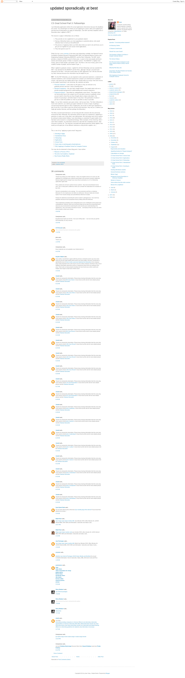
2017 (111, 115)
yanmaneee (59, 565)
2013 (111, 124)
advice (111, 104)
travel (110, 102)
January (113, 192)
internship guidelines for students (70, 627)
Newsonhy (58, 611)
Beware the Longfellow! (117, 184)
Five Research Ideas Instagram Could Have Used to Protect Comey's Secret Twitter (119, 63)
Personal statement (59, 84)
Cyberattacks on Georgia (117, 153)
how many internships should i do (74, 625)
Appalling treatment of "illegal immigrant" (121, 151)
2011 (111, 129)
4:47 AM (58, 629)
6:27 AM (58, 386)
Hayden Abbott (60, 256)
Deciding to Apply (60, 133)
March (113, 190)
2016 (111, 118)
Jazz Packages (60, 541)
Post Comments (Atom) (64, 659)
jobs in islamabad (70, 472)
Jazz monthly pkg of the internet (83, 509)
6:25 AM (58, 348)
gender (111, 84)
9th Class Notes (70, 280)
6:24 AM (58, 322)
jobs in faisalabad (70, 498)
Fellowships (58, 138)
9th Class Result (70, 331)
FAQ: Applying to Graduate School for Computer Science (71, 146)
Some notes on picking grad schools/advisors (68, 144)
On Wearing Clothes (114, 45)
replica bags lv (72, 636)
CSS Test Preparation (71, 382)
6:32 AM (58, 476)
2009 (111, 133)
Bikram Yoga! (114, 174)
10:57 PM (58, 524)
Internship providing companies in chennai (67, 622)
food (110, 96)
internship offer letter (74, 623)
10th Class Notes (70, 292)
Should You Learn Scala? (116, 51)
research (111, 98)
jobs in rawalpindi (70, 485)
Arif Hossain (59, 228)
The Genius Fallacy (114, 59)
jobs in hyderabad (71, 434)
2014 (111, 122)
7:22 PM (58, 232)
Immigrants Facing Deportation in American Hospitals (119, 177)
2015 (111, 120)
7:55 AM (58, 603)
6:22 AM (58, 283)
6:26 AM (58, 360)
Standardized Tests (60, 136)
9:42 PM (58, 251)
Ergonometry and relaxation (118, 149)
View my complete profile (114, 35)
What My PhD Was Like (115, 67)
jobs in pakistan (70, 408)
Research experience (60, 88)
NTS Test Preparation (71, 395)
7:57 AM (58, 613)
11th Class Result (70, 357)
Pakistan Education (65, 281)
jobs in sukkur (69, 447)
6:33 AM (58, 502)
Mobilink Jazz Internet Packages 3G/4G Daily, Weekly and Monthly (73, 556)
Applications (58, 140)
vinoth (57, 618)
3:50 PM (58, 222)
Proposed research (59, 92)
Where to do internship (85, 622)
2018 (111, 113)
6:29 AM (58, 425)
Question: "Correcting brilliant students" (119, 42)
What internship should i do (88, 623)
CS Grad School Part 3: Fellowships (120, 160)
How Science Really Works (62, 156)
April (112, 187)
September (114, 144)
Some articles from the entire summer (120, 182)
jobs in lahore (69, 459)
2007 (111, 195)
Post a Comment (58, 653)
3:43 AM (58, 270)
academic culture (113, 100)
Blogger (108, 673)
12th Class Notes (70, 318)
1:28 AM (58, 560)
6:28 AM (58, 399)
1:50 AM (58, 547)
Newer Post (55, 656)
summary (66, 53)
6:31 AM (58, 463)
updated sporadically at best (74, 8)
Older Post (100, 656)
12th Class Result (70, 369)
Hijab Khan (59, 518)
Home (77, 656)
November (114, 140)
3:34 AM (58, 513)
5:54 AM (58, 584)
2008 (111, 136)
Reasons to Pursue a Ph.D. (62, 151)
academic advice (60, 164)
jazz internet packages (61, 591)
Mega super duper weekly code (64, 532)
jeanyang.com (111, 33)
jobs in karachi (70, 421)
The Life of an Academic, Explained (64, 154)
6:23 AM (58, 296)
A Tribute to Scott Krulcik (115, 48)
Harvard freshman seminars (118, 172)
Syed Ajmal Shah (60, 507)
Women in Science (116, 180)
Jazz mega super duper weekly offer (65, 521)
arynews (58, 552)
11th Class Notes (70, 305)
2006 (111, 197)
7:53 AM (58, 594)
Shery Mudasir (60, 589)
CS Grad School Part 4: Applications (120, 158)
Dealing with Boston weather (118, 169)
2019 (111, 111)
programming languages (115, 92)
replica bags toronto (81, 636)
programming (112, 94)
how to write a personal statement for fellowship (78, 262)
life (110, 86)
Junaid (57, 276)
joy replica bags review (62, 636)
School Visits (59, 142)
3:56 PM (58, 211)
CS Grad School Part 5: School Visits (120, 155)
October (113, 142)
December (114, 138)
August (113, 147)
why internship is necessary (87, 627)
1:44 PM (58, 242)
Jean (120, 22)
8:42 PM (58, 650)
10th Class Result (70, 344)
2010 (111, 131)
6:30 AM (58, 450)
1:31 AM (58, 536)
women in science (114, 88)
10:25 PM (58, 638)
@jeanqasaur (117, 31)
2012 (111, 127)
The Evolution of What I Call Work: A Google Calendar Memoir (118, 55)
